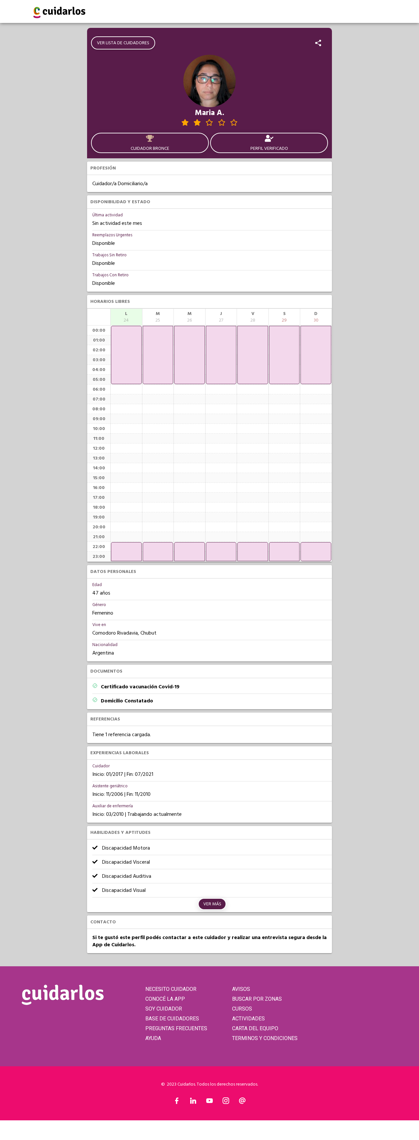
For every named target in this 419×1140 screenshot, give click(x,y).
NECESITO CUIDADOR (170, 989)
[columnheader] (126, 317)
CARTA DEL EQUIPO (255, 1028)
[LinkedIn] (193, 1102)
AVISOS (241, 989)
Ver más (212, 904)
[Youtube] (209, 1102)
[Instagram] (226, 1102)
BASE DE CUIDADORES (172, 1018)
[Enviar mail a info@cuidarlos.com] (242, 1102)
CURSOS (242, 1009)
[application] (126, 355)
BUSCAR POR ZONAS (257, 999)
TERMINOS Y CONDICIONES (265, 1038)
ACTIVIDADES (248, 1018)
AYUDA (153, 1038)
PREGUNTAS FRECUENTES (176, 1028)
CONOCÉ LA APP (165, 999)
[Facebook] (176, 1102)
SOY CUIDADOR (163, 1009)
